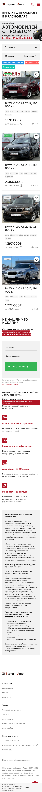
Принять (27, 787)
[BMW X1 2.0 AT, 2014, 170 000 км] (21, 299)
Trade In (5, 714)
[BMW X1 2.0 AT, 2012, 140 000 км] (21, 114)
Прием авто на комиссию (13, 723)
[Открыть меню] (38, 4)
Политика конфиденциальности (16, 760)
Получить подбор (20, 366)
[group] (21, 85)
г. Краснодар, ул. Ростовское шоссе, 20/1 (20, 745)
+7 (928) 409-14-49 (10, 740)
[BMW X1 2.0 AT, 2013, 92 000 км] (21, 237)
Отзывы (5, 693)
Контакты (6, 697)
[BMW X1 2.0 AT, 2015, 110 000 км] (21, 175)
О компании (7, 688)
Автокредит (7, 719)
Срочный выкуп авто (11, 710)
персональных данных (10, 384)
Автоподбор (7, 728)
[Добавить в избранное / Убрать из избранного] (36, 74)
